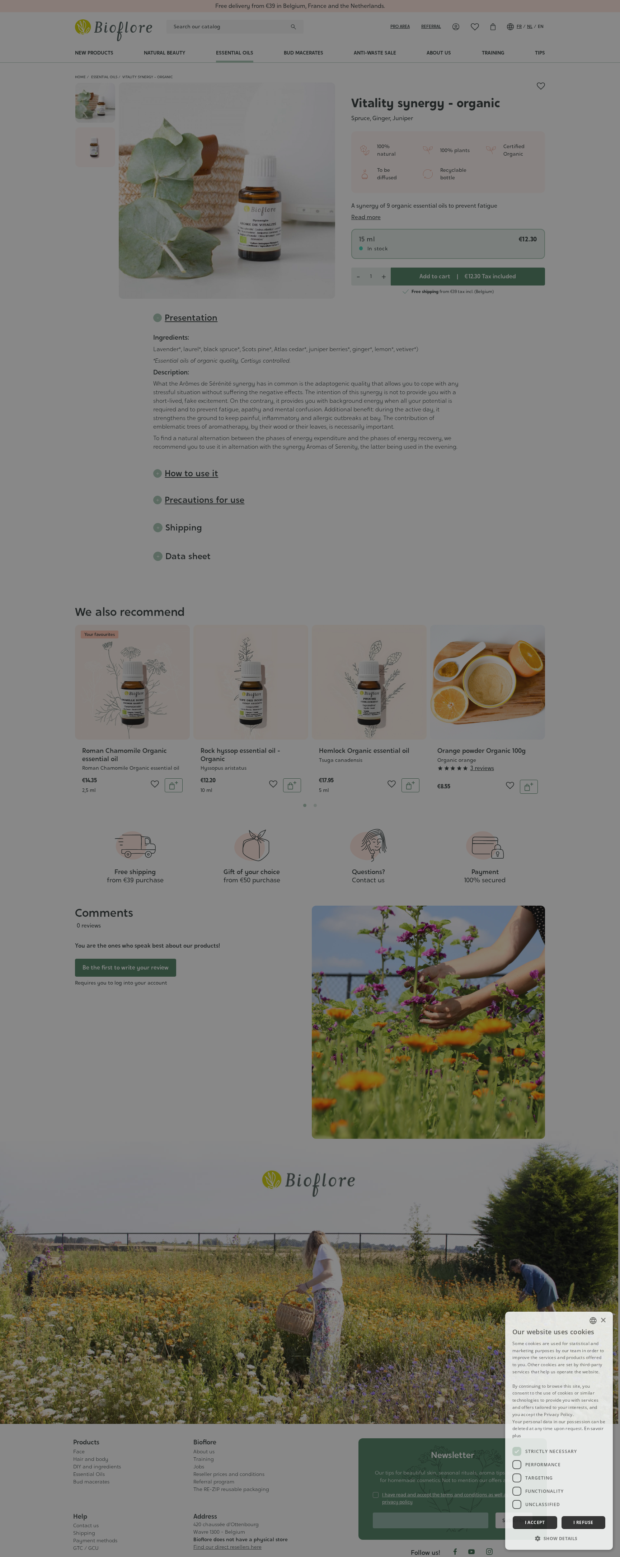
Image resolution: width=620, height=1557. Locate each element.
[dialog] (559, 1431)
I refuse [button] (583, 1522)
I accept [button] (535, 1522)
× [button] (603, 1320)
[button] (559, 1538)
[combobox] (593, 1320)
